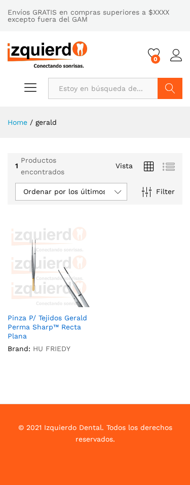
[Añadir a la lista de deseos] (58, 301)
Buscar (170, 88)
